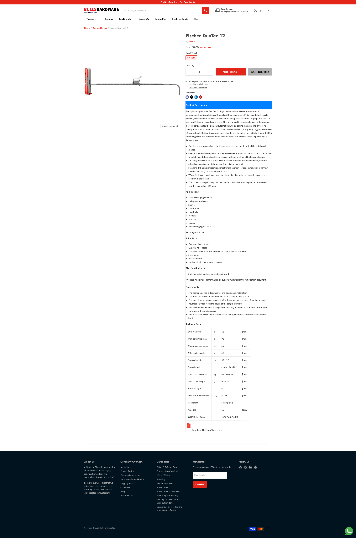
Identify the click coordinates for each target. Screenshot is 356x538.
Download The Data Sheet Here (206, 430)
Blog (122, 491)
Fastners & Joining (165, 483)
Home (87, 28)
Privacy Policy (127, 471)
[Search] (205, 10)
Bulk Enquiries (260, 71)
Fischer (191, 41)
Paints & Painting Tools (167, 467)
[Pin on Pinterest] (200, 97)
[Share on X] (191, 97)
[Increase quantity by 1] (209, 72)
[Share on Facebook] (187, 97)
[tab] (229, 105)
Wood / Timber (163, 475)
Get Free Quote (187, 2)
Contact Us (125, 487)
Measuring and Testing (167, 495)
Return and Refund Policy (132, 479)
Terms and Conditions (130, 475)
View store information (198, 88)
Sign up (199, 484)
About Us (124, 467)
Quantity (190, 66)
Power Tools (162, 487)
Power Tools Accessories (168, 491)
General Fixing (100, 28)
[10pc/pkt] (192, 60)
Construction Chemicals (168, 471)
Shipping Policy (127, 483)
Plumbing (161, 479)
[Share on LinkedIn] (196, 97)
